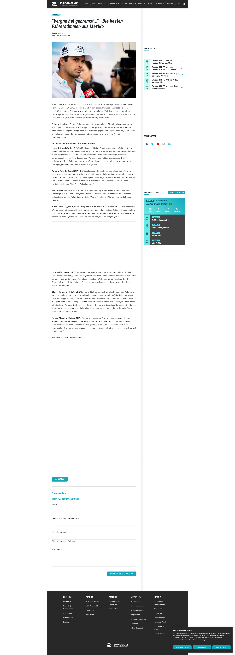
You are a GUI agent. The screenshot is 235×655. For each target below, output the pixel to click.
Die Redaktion (68, 601)
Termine (134, 623)
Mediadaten (113, 609)
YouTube (158, 144)
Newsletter (169, 144)
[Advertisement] (94, 243)
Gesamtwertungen (138, 619)
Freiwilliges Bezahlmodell (68, 607)
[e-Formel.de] (65, 4)
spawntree (90, 615)
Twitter (152, 144)
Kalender (114, 4)
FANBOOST (158, 613)
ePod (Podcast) (137, 628)
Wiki (140, 4)
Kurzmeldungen (137, 610)
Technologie (158, 609)
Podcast (170, 4)
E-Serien (160, 4)
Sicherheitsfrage (59, 532)
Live (94, 4)
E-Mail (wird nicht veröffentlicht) (66, 518)
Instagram (163, 144)
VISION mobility (92, 606)
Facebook (147, 144)
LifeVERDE (90, 610)
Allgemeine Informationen (159, 602)
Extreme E (149, 4)
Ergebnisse (135, 615)
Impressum (67, 613)
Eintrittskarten (159, 634)
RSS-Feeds (135, 601)
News (87, 4)
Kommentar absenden (120, 574)
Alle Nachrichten (137, 606)
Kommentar (57, 549)
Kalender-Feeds (160, 622)
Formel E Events (175, 192)
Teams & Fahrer (128, 4)
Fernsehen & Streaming (159, 627)
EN (184, 4)
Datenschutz (68, 618)
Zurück (61, 479)
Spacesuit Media (92, 601)
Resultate (102, 4)
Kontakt (66, 622)
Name (56, 504)
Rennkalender (159, 618)
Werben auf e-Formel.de (114, 602)
